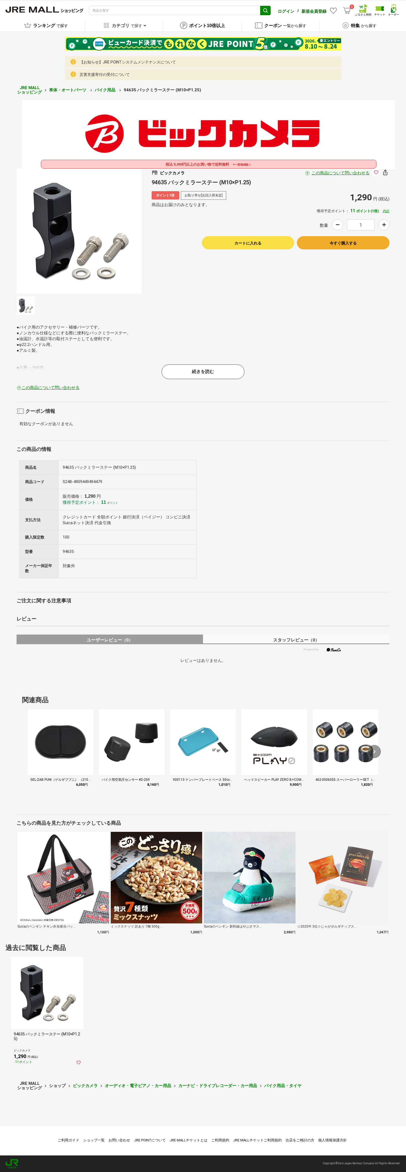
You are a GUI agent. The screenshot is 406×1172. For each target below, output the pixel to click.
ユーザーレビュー (110, 640)
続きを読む (203, 371)
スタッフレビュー (296, 640)
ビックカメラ (85, 1085)
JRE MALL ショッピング (29, 90)
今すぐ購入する (343, 243)
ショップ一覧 (94, 1140)
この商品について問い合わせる (341, 173)
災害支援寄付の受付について (105, 74)
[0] (347, 10)
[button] (374, 751)
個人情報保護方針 (332, 1140)
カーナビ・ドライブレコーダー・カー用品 (217, 1085)
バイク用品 (106, 89)
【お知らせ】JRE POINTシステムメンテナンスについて (128, 62)
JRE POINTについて (150, 1140)
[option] (79, 231)
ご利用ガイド (68, 1140)
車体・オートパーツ (68, 89)
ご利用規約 (220, 1140)
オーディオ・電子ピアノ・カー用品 (138, 1085)
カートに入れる (248, 243)
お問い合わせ (119, 1140)
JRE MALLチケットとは (188, 1140)
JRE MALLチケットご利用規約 (257, 1140)
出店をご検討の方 (300, 1140)
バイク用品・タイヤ (283, 1085)
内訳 (386, 211)
